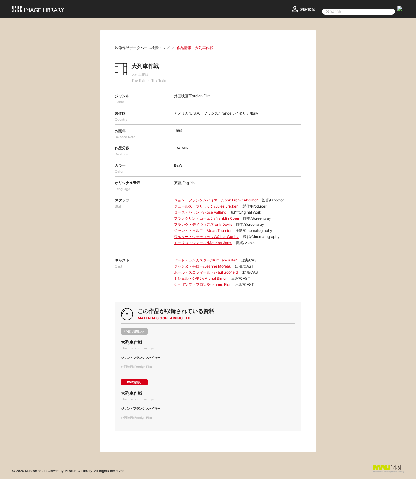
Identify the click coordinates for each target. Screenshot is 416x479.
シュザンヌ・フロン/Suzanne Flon (202, 284)
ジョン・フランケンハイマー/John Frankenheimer (216, 200)
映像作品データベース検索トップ (142, 47)
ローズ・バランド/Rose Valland (200, 212)
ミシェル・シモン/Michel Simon (200, 278)
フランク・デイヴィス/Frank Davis (203, 224)
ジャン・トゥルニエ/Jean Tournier (202, 230)
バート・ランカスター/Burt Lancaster (205, 260)
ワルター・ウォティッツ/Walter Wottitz (206, 236)
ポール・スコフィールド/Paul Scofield (206, 272)
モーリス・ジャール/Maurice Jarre (203, 242)
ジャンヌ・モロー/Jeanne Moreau (202, 266)
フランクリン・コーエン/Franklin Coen (206, 218)
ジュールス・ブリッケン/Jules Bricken (206, 206)
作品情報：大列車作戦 (195, 47)
